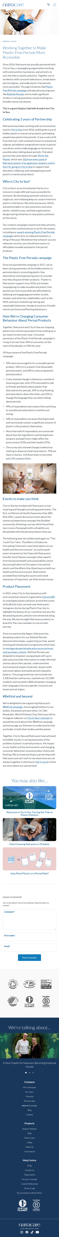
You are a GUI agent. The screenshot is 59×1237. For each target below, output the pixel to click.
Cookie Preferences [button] (29, 1184)
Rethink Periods (15, 94)
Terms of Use (29, 1188)
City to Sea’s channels (38, 718)
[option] (29, 1052)
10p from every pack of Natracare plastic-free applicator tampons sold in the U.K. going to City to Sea (29, 163)
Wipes (29, 1142)
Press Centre (29, 1175)
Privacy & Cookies (29, 1179)
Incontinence (29, 1151)
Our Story (29, 1092)
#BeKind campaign (13, 706)
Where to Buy (29, 1101)
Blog (29, 1110)
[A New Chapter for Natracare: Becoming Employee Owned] (29, 1045)
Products (29, 1096)
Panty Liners (29, 1138)
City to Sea (16, 129)
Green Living (9, 41)
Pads (30, 1133)
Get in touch (41, 761)
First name (10, 935)
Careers (29, 1114)
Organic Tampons (29, 1129)
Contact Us (29, 1170)
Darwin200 (49, 596)
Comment (9, 911)
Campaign (29, 1105)
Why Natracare (29, 1087)
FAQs (29, 1165)
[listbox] (29, 1052)
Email (7, 946)
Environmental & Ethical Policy (29, 1193)
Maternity (29, 1147)
